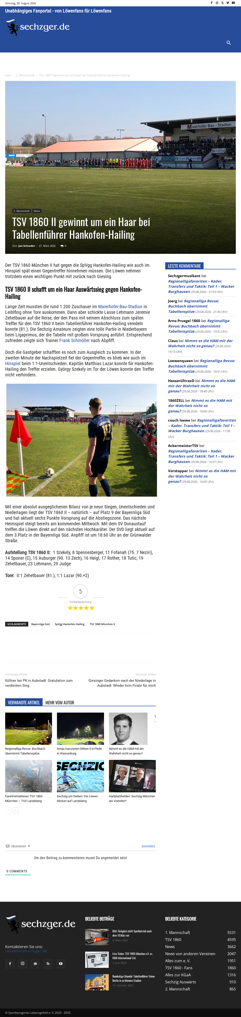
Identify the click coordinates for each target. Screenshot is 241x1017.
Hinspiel (12, 363)
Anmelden (148, 846)
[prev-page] (8, 810)
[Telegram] (82, 652)
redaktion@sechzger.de (26, 950)
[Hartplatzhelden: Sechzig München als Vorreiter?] (132, 776)
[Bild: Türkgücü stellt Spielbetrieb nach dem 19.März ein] (97, 937)
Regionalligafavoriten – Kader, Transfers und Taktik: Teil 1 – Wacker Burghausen (201, 286)
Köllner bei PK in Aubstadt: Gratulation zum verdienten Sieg (39, 683)
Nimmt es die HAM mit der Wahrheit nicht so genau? (201, 386)
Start (8, 75)
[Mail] (35, 964)
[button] (229, 43)
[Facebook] (211, 3)
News (37, 210)
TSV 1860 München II (102, 624)
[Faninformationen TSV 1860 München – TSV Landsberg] (28, 776)
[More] (93, 652)
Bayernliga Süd (40, 624)
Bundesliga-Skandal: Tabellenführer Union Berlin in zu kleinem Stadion (133, 978)
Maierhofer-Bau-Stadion (120, 306)
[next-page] (16, 810)
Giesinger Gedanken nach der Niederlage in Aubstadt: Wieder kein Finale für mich (122, 683)
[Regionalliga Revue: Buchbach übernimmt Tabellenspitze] (28, 729)
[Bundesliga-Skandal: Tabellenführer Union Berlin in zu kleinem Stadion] (97, 982)
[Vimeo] (227, 3)
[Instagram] (217, 3)
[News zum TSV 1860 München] (37, 27)
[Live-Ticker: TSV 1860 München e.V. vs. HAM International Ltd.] (97, 960)
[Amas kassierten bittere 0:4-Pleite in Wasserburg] (80, 729)
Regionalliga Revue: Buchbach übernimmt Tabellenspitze (193, 306)
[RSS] (48, 964)
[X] (222, 3)
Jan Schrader (26, 245)
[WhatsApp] (60, 652)
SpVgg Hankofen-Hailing (69, 624)
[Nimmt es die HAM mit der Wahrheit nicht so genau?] (132, 729)
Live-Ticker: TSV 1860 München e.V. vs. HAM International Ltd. (132, 956)
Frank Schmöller (74, 340)
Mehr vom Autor (59, 702)
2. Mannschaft (25, 75)
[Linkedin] (71, 652)
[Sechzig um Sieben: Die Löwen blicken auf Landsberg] (80, 776)
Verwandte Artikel (24, 702)
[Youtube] (233, 3)
